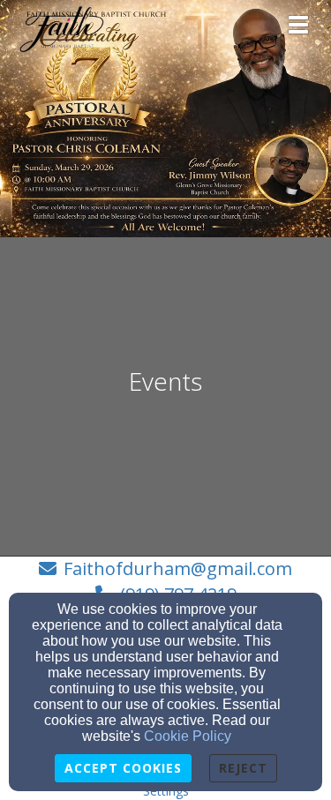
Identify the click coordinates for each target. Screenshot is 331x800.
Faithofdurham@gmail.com (178, 568)
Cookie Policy (187, 736)
